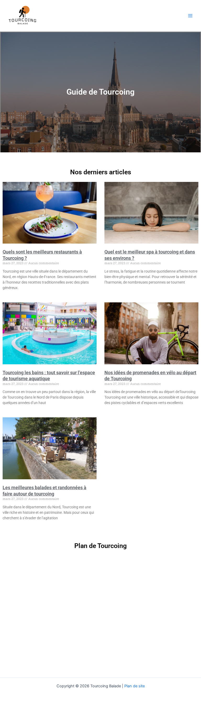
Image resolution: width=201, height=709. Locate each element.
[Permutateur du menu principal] (190, 15)
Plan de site (134, 686)
